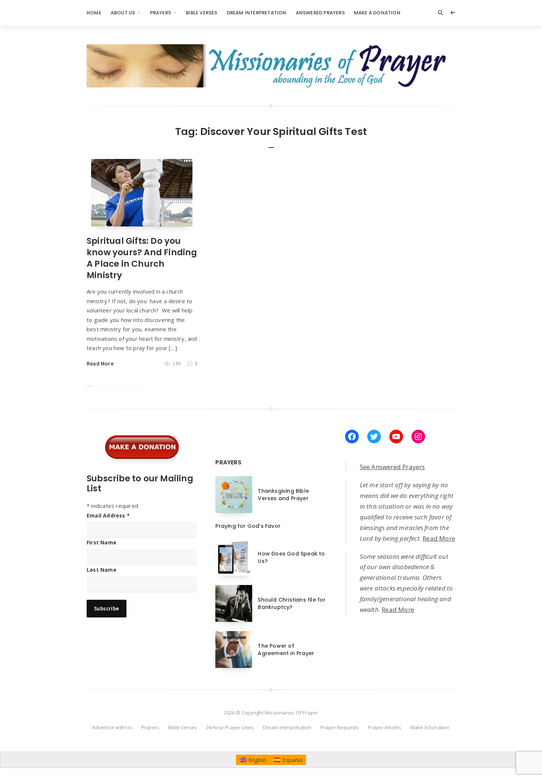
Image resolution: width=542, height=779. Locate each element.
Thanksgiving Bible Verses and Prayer (283, 494)
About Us (123, 12)
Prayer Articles (385, 727)
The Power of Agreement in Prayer (286, 649)
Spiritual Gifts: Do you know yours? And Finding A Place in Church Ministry (142, 258)
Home (94, 12)
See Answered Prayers (392, 467)
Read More (100, 363)
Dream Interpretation (256, 12)
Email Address (108, 515)
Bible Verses (201, 12)
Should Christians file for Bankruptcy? (292, 603)
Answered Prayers (320, 12)
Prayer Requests (339, 727)
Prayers (160, 12)
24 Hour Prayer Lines (230, 727)
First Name (102, 542)
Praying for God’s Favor (248, 526)
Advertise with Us (112, 727)
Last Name (102, 569)
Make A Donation (377, 12)
